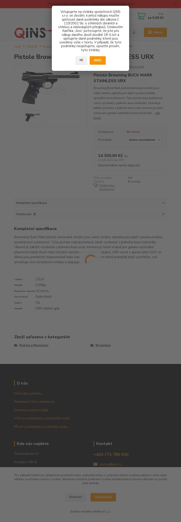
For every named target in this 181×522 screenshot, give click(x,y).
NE (81, 60)
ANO (97, 60)
